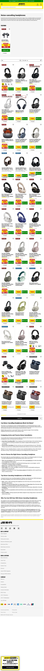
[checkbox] (29, 91)
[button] (7, 4)
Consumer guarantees (5, 609)
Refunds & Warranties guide (6, 541)
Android (10, 464)
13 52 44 (32, 1)
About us (2, 578)
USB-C (17, 467)
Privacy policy (14, 609)
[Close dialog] (17, 658)
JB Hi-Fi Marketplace (5, 597)
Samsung (4, 484)
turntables (9, 511)
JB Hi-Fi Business (4, 594)
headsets (5, 510)
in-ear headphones (28, 460)
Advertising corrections (5, 546)
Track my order (4, 536)
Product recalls (4, 552)
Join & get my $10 (10, 667)
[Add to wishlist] (9, 28)
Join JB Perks (3, 600)
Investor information (5, 589)
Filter (2, 60)
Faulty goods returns (5, 538)
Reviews (2, 568)
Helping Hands (4, 586)
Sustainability (3, 584)
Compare (5, 52)
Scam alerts (3, 549)
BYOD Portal (3, 592)
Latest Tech (3, 560)
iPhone (14, 464)
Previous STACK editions (6, 573)
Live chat (26, 1)
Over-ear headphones (8, 460)
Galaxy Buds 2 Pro (31, 484)
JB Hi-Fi (4, 614)
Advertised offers (4, 544)
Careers (2, 581)
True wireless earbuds (21, 469)
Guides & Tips (3, 565)
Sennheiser (4, 486)
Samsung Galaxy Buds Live (14, 484)
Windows (19, 464)
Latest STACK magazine (5, 570)
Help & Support (4, 533)
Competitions (3, 562)
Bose (3, 489)
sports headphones (22, 510)
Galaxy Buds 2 (22, 484)
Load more (19, 418)
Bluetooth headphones (30, 509)
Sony (3, 481)
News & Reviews (4, 557)
